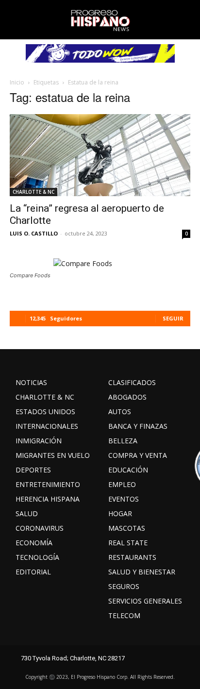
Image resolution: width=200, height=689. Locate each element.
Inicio (17, 82)
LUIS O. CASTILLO (34, 233)
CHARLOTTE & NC (33, 191)
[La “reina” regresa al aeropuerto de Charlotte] (100, 155)
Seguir (173, 318)
